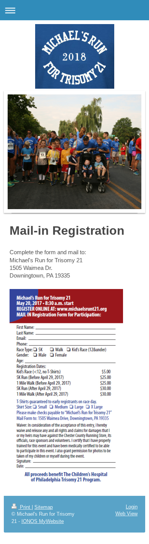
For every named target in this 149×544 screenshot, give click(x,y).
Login (132, 507)
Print (25, 507)
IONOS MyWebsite (42, 521)
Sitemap (43, 507)
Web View (126, 513)
